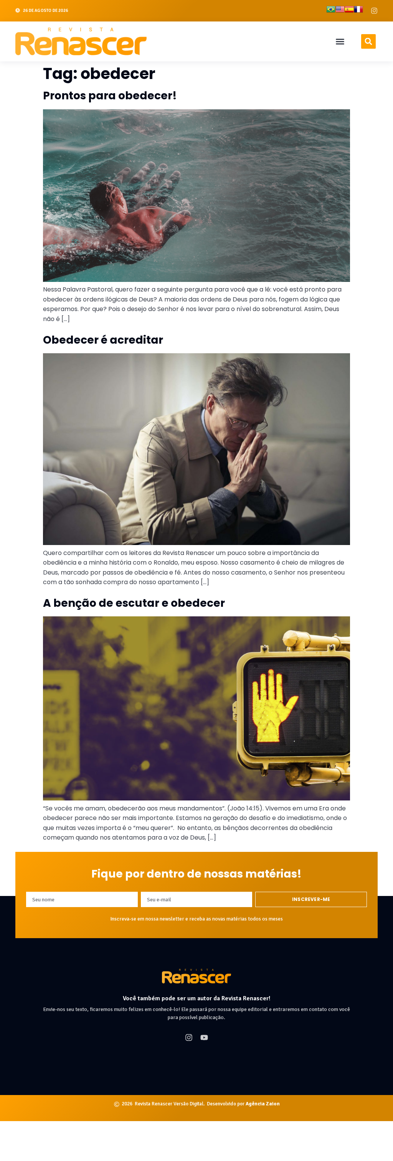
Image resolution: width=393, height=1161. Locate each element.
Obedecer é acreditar (103, 340)
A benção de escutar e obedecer (134, 603)
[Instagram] (374, 10)
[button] (340, 41)
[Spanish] (349, 11)
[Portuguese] (330, 11)
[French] (358, 11)
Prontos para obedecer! (110, 95)
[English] (340, 11)
